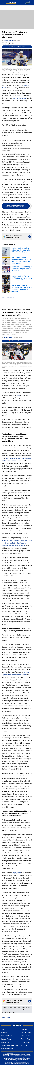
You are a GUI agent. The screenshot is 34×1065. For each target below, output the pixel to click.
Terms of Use (25, 1039)
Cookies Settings (7, 1049)
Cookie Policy (6, 1042)
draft (18, 395)
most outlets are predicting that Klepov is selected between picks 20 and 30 (17, 542)
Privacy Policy (6, 1039)
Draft (8, 1017)
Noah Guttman (8, 337)
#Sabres (8, 130)
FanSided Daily (6, 1036)
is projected (17, 873)
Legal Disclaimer (26, 1042)
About (3, 1029)
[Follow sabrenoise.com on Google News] (29, 236)
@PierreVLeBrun (11, 125)
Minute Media (10, 1053)
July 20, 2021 (6, 150)
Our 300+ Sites (26, 1033)
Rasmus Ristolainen (19, 98)
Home (3, 297)
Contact (4, 1033)
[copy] (12, 43)
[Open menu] (3, 3)
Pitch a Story (25, 1036)
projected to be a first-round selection (14, 540)
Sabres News (10, 297)
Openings (24, 1029)
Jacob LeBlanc (8, 40)
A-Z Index (24, 1045)
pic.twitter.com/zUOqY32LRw (12, 146)
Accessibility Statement (9, 1045)
